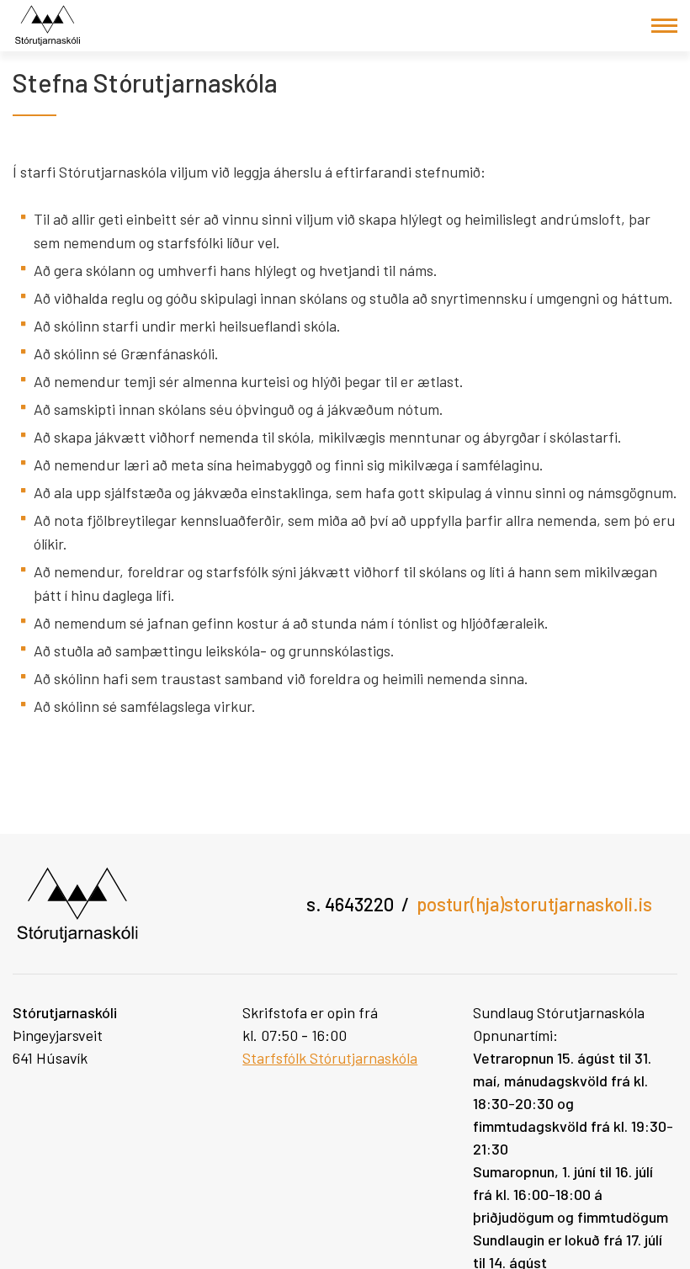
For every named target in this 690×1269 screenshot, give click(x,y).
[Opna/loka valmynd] (664, 25)
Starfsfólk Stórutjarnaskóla (329, 1058)
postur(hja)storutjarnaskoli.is (534, 904)
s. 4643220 (350, 904)
